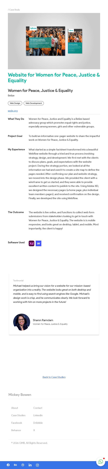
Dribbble (38, 422)
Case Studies (18, 415)
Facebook (16, 422)
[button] (100, 461)
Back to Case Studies (54, 377)
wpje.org (13, 110)
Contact (37, 407)
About (14, 407)
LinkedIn (38, 415)
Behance (16, 430)
